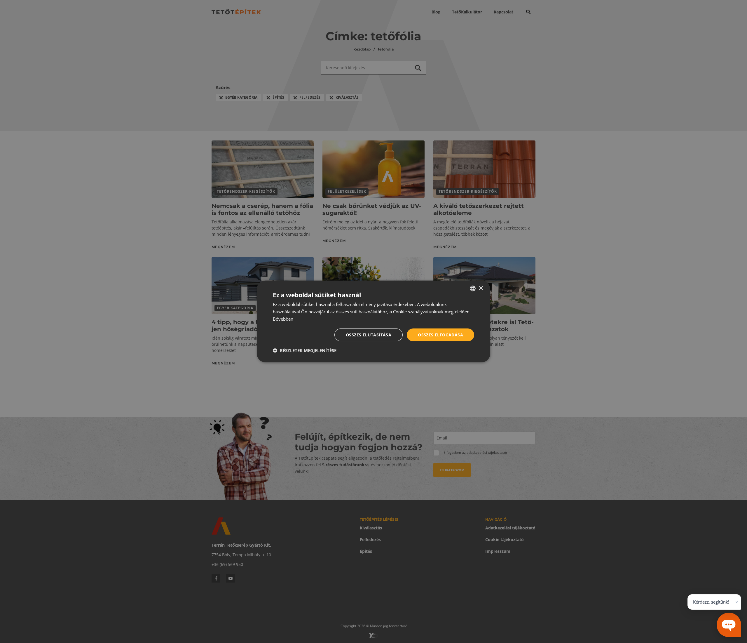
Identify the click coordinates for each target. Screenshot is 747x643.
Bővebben (283, 319)
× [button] (481, 288)
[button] (304, 350)
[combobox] (473, 288)
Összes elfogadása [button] (440, 334)
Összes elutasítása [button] (368, 334)
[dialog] (373, 321)
